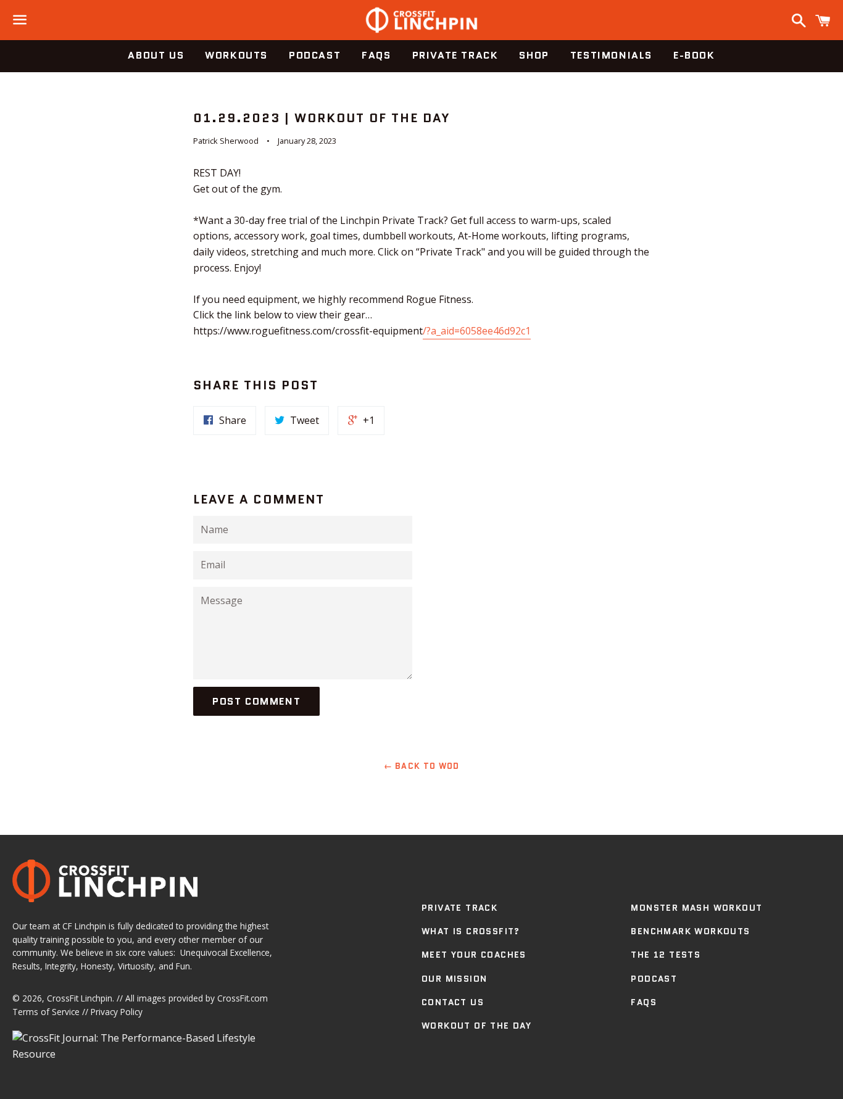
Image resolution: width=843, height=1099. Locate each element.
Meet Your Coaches (474, 954)
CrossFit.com (242, 998)
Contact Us (453, 1002)
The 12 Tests (665, 954)
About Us (156, 55)
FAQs (376, 55)
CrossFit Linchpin (79, 998)
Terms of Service (46, 1012)
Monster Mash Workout (696, 908)
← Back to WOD (422, 766)
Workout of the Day (476, 1025)
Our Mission (454, 979)
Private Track (455, 55)
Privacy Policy (117, 1012)
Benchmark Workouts (690, 931)
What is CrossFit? (471, 931)
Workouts (236, 55)
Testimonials (611, 55)
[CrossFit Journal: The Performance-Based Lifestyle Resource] (148, 1054)
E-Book (694, 55)
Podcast (315, 55)
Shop (534, 55)
